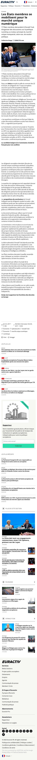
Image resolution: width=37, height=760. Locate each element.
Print (4, 337)
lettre (10, 83)
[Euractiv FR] (8, 2)
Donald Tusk (25, 329)
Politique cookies (26, 742)
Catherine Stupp (6, 40)
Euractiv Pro (6, 712)
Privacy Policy (6, 752)
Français (30, 2)
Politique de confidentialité (10, 742)
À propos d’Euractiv (8, 693)
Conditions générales (9, 745)
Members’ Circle (7, 686)
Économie (18, 6)
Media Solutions (7, 669)
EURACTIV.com (19, 40)
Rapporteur (4, 6)
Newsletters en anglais (9, 723)
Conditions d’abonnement (25, 745)
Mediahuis (5, 699)
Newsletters (26, 6)
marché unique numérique (19, 331)
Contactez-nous (7, 696)
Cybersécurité (16, 329)
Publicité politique (8, 705)
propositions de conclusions (13, 199)
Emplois (4, 677)
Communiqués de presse (10, 683)
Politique (11, 6)
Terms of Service (18, 752)
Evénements (6, 674)
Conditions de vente (8, 748)
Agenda (4, 680)
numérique (6, 334)
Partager (12, 337)
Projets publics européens (10, 671)
